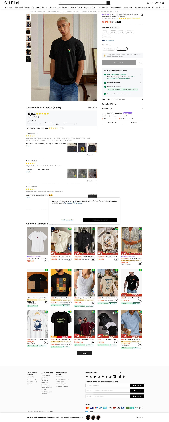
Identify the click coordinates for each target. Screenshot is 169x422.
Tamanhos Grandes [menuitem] (115, 7)
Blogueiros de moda (32, 381)
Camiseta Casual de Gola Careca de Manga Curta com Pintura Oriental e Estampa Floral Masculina (108, 256)
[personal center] (148, 3)
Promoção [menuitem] (45, 7)
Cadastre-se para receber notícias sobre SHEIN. (101, 382)
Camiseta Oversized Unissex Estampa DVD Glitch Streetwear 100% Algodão (61, 339)
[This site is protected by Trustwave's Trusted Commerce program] (86, 411)
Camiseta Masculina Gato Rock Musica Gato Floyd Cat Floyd (131, 298)
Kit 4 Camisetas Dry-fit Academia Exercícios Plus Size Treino (108, 339)
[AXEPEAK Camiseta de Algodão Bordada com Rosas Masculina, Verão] (37, 241)
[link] (151, 2)
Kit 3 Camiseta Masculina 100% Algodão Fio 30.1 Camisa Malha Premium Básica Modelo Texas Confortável (37, 298)
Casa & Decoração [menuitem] (102, 7)
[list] (101, 376)
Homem (32, 11)
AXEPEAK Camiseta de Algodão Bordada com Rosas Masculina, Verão (37, 258)
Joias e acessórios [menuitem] (128, 7)
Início (27, 11)
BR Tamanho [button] (113, 27)
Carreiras (29, 384)
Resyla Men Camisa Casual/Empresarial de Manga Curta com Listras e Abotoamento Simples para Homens (131, 258)
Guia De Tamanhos (46, 387)
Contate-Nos (59, 377)
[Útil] (87, 155)
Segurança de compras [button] (114, 86)
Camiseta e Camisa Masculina (54, 11)
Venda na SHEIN (31, 379)
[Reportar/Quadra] (96, 155)
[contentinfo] (114, 408)
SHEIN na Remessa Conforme (46, 392)
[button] (160, 3)
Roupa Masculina (40, 11)
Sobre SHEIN (30, 377)
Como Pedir (44, 382)
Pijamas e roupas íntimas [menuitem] (142, 7)
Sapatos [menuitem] (73, 7)
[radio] (105, 32)
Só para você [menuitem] (19, 7)
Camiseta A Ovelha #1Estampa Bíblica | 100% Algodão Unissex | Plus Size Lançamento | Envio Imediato (37, 339)
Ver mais (84, 353)
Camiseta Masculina (69, 11)
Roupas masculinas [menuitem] (89, 7)
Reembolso (44, 380)
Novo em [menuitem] (27, 7)
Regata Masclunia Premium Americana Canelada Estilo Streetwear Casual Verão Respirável (84, 298)
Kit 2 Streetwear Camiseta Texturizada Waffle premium (84, 339)
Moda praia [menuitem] (65, 7)
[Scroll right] (163, 7)
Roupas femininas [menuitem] (55, 7)
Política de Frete (45, 375)
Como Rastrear (45, 385)
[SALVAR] (140, 62)
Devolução (44, 378)
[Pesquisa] (108, 3)
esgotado (119, 63)
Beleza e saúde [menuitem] (156, 7)
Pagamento (89, 404)
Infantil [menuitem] (80, 7)
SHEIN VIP (44, 389)
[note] (61, 253)
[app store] (120, 377)
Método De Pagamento (62, 379)
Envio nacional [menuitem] (36, 7)
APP (120, 373)
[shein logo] (11, 2)
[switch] (62, 128)
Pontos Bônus (60, 381)
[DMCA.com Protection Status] (91, 411)
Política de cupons (61, 384)
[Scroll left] (161, 7)
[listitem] (37, 246)
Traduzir (28, 146)
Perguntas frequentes (62, 386)
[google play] (123, 377)
